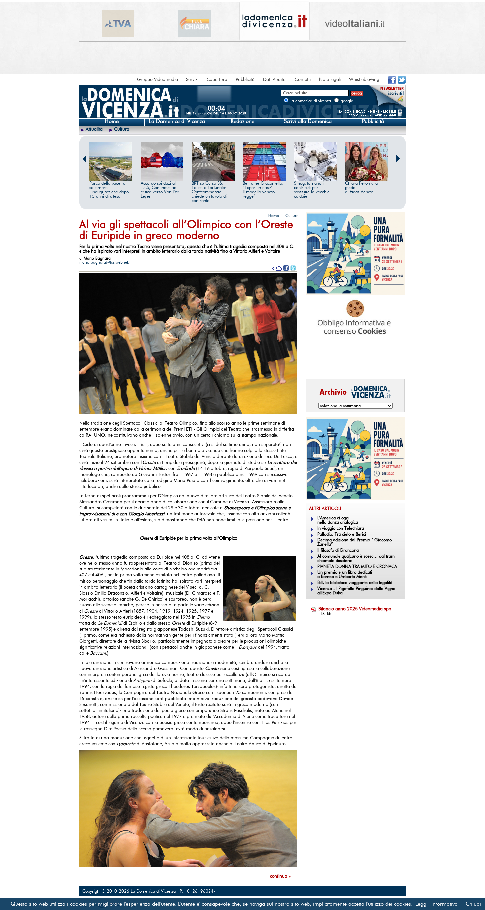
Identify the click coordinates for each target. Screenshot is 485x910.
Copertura (217, 79)
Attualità (94, 129)
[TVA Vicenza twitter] (402, 82)
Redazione (242, 121)
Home (112, 121)
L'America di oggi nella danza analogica (337, 520)
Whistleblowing (364, 79)
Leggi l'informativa (436, 904)
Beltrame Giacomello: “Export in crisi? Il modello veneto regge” (263, 190)
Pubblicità (245, 79)
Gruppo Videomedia (157, 79)
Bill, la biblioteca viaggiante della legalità (354, 583)
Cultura (121, 129)
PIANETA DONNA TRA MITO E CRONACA (357, 567)
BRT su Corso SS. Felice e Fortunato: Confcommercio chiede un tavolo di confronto (209, 192)
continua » (280, 876)
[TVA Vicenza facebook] (392, 82)
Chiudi (473, 904)
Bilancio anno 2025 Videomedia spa (354, 609)
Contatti (303, 79)
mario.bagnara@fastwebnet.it (105, 262)
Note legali (330, 79)
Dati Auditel (274, 79)
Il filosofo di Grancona (338, 550)
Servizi (192, 79)
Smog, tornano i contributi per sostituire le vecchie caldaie (312, 190)
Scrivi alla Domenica (308, 121)
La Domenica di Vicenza (177, 121)
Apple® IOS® (354, 365)
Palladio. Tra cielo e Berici (341, 534)
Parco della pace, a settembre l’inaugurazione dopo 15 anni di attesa (109, 190)
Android (316, 365)
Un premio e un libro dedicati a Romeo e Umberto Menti (344, 574)
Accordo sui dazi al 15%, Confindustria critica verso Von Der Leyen (160, 190)
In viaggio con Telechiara (340, 528)
